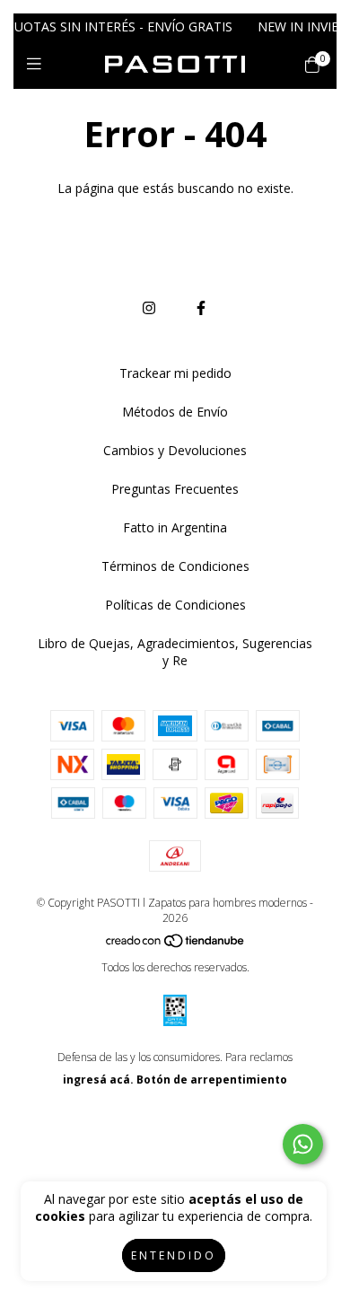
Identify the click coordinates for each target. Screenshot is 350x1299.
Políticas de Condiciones (175, 604)
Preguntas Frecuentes (175, 488)
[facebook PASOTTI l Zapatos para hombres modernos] (201, 308)
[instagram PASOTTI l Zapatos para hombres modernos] (149, 308)
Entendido (173, 1255)
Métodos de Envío (175, 411)
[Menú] (38, 63)
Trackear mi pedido (175, 373)
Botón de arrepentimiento (211, 1079)
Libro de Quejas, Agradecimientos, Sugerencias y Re (175, 652)
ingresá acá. (98, 1079)
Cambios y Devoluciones (175, 450)
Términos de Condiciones (175, 566)
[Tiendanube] (176, 944)
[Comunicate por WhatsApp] (303, 1144)
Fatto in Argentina (175, 527)
